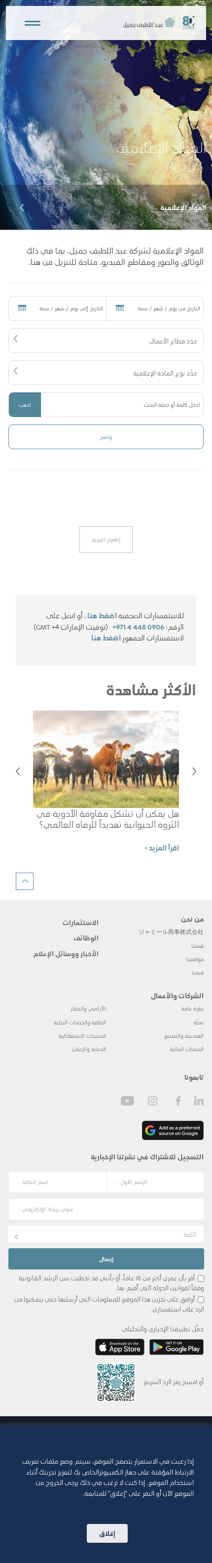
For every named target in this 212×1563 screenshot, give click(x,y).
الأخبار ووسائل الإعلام (66, 953)
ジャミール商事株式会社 (171, 932)
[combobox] (106, 340)
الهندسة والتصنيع (184, 1035)
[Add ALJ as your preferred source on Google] (173, 1130)
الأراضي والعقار (88, 1008)
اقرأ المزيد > (161, 847)
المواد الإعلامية (183, 207)
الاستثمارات (81, 922)
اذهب (25, 404)
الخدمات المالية (187, 1049)
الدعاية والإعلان (89, 1049)
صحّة (199, 1022)
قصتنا (197, 945)
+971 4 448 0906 (138, 626)
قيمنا (198, 972)
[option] (106, 115)
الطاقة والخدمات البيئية (80, 1022)
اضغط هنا (102, 615)
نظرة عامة (192, 1008)
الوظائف (86, 937)
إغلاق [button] (107, 1533)
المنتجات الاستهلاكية (82, 1035)
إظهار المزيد (106, 539)
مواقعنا (195, 959)
